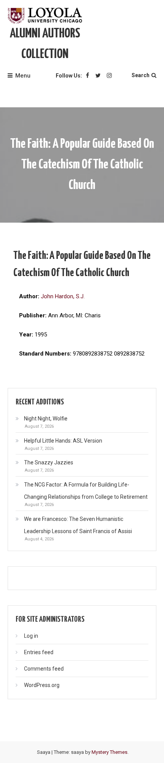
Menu (23, 75)
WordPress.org (41, 685)
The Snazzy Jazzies (48, 462)
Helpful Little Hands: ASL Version (63, 441)
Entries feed (38, 652)
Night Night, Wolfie (46, 418)
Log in (31, 636)
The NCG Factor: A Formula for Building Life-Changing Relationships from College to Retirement (86, 491)
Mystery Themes (109, 752)
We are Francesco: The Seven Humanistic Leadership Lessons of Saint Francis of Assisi (78, 525)
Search (141, 75)
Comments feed (44, 669)
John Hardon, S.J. (63, 296)
